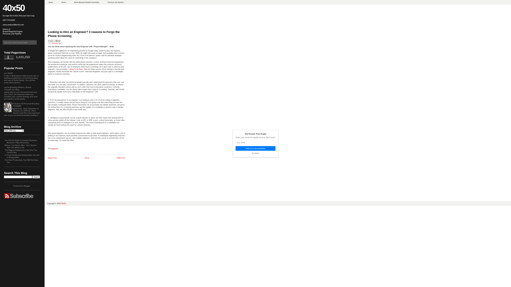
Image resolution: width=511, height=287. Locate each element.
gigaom (54, 149)
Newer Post (52, 158)
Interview (55, 43)
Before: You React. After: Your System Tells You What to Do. (21, 146)
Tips (59, 43)
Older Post (121, 158)
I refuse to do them (75, 69)
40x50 (14, 8)
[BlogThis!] (51, 41)
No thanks (255, 153)
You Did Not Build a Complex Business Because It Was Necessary (21, 141)
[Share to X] (54, 41)
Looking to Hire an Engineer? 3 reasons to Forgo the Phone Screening (84, 34)
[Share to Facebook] (56, 41)
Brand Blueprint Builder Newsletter (86, 2)
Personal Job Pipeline (116, 2)
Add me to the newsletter (255, 148)
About (63, 2)
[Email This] (49, 41)
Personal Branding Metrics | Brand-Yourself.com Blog (17, 88)
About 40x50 (7, 73)
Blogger (27, 186)
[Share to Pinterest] (59, 41)
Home (51, 2)
